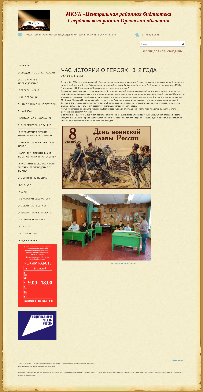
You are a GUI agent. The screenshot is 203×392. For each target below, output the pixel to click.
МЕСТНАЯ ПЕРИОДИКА (33, 178)
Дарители (24, 185)
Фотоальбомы (27, 233)
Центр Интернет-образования (44, 366)
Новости (24, 226)
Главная (23, 65)
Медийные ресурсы (33, 206)
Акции (22, 192)
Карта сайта (177, 360)
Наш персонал (28, 97)
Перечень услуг (28, 90)
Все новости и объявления (123, 262)
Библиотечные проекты (36, 213)
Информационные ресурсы (38, 104)
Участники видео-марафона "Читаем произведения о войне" (36, 167)
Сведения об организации (37, 73)
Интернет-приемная (31, 219)
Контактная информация (35, 118)
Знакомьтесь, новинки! (35, 125)
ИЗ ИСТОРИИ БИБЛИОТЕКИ (34, 199)
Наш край (26, 111)
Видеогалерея (27, 240)
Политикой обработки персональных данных (113, 372)
